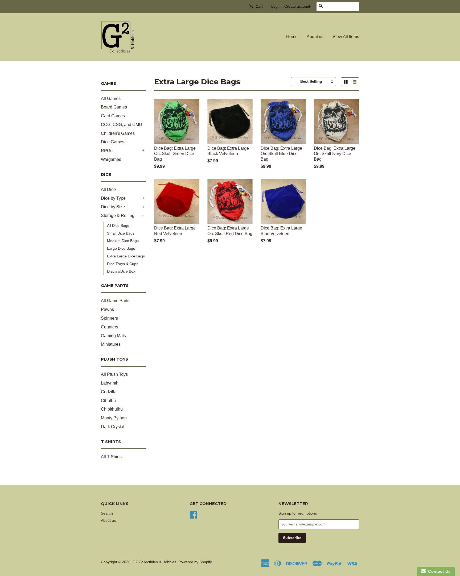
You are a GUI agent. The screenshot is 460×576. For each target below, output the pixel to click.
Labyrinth (109, 383)
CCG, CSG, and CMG (121, 124)
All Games (111, 98)
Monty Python (114, 418)
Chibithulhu (112, 409)
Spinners (109, 318)
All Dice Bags (118, 225)
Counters (109, 327)
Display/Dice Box (121, 271)
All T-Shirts (111, 456)
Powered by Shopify (195, 562)
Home (292, 36)
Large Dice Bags (121, 248)
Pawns (107, 309)
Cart (258, 6)
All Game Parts (115, 300)
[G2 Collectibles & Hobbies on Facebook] (194, 514)
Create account (297, 6)
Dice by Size (113, 206)
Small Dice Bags (120, 233)
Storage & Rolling (117, 215)
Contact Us (438, 571)
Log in (276, 6)
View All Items (345, 36)
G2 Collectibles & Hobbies (154, 562)
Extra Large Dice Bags (126, 256)
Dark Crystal (112, 426)
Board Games (114, 107)
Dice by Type (113, 198)
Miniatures (111, 344)
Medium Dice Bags (123, 241)
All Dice (108, 189)
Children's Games (118, 133)
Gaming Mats (113, 335)
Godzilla (109, 392)
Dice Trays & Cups (122, 264)
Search (107, 513)
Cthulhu (108, 400)
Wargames (111, 159)
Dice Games (112, 142)
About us (315, 36)
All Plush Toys (114, 374)
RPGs (106, 150)
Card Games (113, 116)
